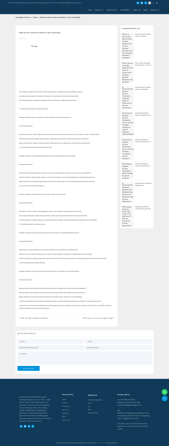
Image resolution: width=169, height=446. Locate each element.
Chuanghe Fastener (23, 17)
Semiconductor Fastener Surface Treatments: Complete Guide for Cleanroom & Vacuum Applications (143, 88)
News (35, 17)
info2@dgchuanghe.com (132, 405)
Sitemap (101, 443)
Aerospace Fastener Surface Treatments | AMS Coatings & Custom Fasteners (143, 165)
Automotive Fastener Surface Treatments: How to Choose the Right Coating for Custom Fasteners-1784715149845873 (143, 114)
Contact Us (66, 420)
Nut (89, 406)
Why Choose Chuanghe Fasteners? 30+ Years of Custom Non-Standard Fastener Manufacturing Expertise (143, 64)
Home (64, 399)
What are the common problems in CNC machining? (60, 17)
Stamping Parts (93, 413)
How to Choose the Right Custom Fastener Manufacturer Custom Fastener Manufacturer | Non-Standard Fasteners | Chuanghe (143, 35)
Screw (90, 403)
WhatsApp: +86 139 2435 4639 (128, 402)
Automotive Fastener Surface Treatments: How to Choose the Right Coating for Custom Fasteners (143, 141)
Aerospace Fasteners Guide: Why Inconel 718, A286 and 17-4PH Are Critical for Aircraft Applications (143, 208)
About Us (65, 410)
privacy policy (111, 443)
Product (65, 403)
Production (66, 406)
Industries (65, 413)
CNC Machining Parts (95, 400)
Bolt (89, 410)
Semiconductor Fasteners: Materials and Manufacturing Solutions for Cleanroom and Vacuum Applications (143, 184)
